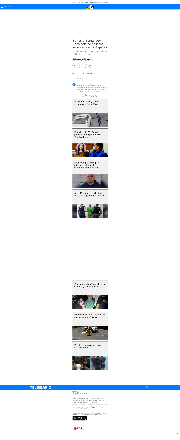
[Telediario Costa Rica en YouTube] (93, 407)
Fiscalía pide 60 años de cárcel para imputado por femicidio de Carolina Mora (90, 134)
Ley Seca (79, 78)
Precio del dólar (93, 2)
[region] (90, 250)
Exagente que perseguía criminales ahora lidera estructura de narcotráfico (87, 165)
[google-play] (90, 418)
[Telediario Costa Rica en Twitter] (88, 407)
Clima (86, 2)
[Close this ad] (178, 433)
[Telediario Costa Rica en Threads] (102, 407)
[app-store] (90, 424)
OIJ (82, 2)
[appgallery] (90, 429)
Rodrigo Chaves (103, 2)
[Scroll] (146, 387)
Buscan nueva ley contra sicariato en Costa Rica (86, 102)
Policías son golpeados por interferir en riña (87, 346)
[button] (2, 7)
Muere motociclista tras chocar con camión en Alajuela (89, 315)
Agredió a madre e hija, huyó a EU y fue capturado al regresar (89, 194)
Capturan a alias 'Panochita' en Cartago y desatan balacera (90, 285)
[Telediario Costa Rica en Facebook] (83, 407)
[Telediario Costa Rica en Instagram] (97, 407)
